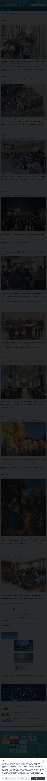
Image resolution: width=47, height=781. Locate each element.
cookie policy (40, 773)
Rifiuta (23, 778)
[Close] (43, 761)
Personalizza (9, 778)
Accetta (38, 778)
